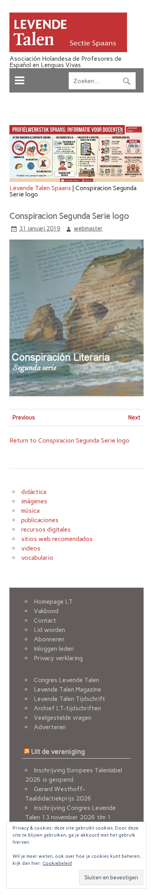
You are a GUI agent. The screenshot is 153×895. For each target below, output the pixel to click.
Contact (45, 620)
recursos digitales (46, 529)
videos (30, 548)
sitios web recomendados (57, 539)
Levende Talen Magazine (67, 689)
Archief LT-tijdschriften (67, 708)
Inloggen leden (54, 648)
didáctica (33, 492)
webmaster (88, 228)
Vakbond (46, 611)
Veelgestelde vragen (62, 717)
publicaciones (39, 520)
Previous (24, 417)
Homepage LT (53, 601)
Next (134, 417)
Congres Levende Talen (66, 680)
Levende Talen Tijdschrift (69, 699)
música (30, 510)
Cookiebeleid (57, 863)
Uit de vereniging (58, 751)
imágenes (34, 501)
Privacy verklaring (58, 658)
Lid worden (49, 630)
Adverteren (50, 727)
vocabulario (37, 557)
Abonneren (49, 639)
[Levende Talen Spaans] (68, 50)
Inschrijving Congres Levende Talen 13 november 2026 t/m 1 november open (70, 817)
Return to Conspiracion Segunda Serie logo (69, 440)
